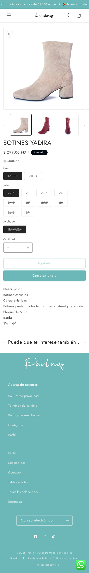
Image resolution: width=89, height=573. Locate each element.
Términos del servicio (46, 564)
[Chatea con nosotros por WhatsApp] (81, 565)
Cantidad (9, 239)
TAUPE (15, 176)
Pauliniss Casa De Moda (41, 552)
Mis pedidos (16, 462)
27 (30, 213)
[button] (8, 15)
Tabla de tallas (18, 482)
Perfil (12, 434)
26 (63, 203)
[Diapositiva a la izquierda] (4, 125)
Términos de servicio (22, 405)
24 (63, 193)
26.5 (13, 213)
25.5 (46, 203)
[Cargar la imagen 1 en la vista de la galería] (20, 124)
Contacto (14, 472)
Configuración (18, 425)
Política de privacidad (23, 396)
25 (30, 203)
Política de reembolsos (24, 415)
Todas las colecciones (23, 492)
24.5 (13, 203)
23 (30, 193)
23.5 (46, 193)
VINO (35, 176)
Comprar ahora (44, 275)
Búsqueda (15, 501)
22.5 (13, 193)
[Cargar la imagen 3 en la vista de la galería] (44, 124)
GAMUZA (17, 230)
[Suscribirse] (67, 520)
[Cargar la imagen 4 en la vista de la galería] (67, 124)
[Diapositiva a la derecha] (84, 125)
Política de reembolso (35, 558)
